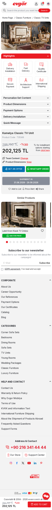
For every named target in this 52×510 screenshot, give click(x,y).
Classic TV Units (41, 18)
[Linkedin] (35, 463)
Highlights (9, 56)
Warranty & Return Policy (14, 393)
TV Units (5, 352)
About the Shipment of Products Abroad (22, 418)
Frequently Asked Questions (16, 423)
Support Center (36, 455)
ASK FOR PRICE (16, 236)
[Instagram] (11, 463)
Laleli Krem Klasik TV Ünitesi (15, 231)
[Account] (36, 3)
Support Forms (9, 428)
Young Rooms (8, 357)
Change (24, 158)
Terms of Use (8, 403)
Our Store (15, 455)
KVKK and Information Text (15, 408)
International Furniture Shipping (17, 413)
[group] (26, 35)
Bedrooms (6, 337)
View (29, 162)
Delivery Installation (14, 116)
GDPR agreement (12, 269)
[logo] (20, 4)
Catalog (5, 312)
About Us (6, 286)
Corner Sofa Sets (10, 332)
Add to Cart (40, 504)
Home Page (7, 18)
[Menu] (4, 4)
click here (45, 150)
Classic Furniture (23, 18)
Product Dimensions (14, 104)
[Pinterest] (41, 463)
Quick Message (12, 123)
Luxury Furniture (9, 373)
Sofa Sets (6, 347)
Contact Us (7, 388)
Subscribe (44, 263)
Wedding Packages (11, 363)
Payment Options (13, 110)
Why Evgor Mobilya (11, 398)
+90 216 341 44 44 (28, 447)
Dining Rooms (8, 342)
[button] (3, 35)
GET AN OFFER (15, 169)
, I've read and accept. (23, 269)
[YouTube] (29, 463)
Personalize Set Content (17, 98)
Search (44, 10)
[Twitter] (23, 463)
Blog (3, 317)
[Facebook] (17, 463)
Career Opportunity (11, 291)
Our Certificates (9, 307)
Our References (9, 297)
